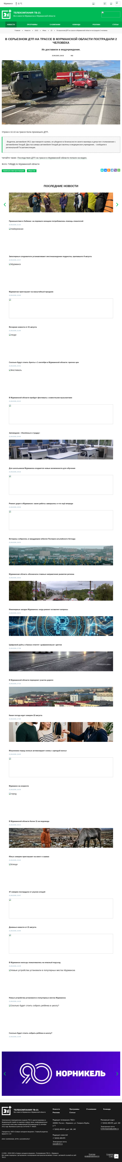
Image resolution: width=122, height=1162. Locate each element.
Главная (17, 30)
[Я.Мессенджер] (102, 170)
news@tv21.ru (58, 1144)
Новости (11, 24)
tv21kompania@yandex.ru (110, 1129)
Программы (32, 24)
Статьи (115, 24)
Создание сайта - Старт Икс (112, 1155)
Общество (31, 171)
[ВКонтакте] (105, 170)
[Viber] (115, 170)
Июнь (44, 30)
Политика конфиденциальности (92, 1155)
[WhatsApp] (118, 170)
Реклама (96, 24)
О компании (55, 24)
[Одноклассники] (108, 170)
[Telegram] (112, 170)
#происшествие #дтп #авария (13, 171)
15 (51, 30)
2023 (36, 30)
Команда (76, 24)
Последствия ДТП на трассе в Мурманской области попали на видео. (52, 158)
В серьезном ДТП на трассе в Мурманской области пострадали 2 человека (82, 30)
